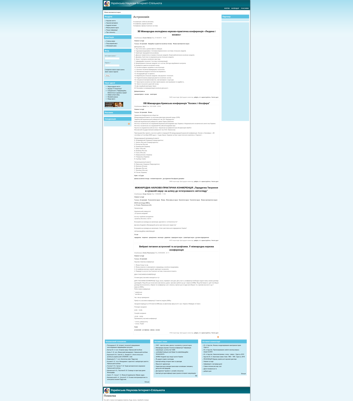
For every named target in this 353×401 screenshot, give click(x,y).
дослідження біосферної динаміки (173, 178)
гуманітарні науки (188, 237)
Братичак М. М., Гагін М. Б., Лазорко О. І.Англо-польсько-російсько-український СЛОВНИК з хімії (125, 356)
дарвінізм (167, 237)
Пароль (107, 63)
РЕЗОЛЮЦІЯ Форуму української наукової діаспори (220, 359)
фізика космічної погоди (141, 178)
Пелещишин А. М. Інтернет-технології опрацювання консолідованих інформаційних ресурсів (123, 346)
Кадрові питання (111, 25)
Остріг (136, 234)
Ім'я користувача (110, 56)
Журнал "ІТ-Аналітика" (115, 88)
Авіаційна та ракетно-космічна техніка (160, 44)
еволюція (160, 237)
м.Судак (141, 175)
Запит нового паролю (111, 72)
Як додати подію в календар (165, 359)
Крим (136, 175)
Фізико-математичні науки (112, 12)
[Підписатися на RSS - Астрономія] (176, 337)
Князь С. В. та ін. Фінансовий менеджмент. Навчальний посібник (127, 352)
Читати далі (214, 97)
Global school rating (113, 95)
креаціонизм (153, 237)
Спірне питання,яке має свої (212, 366)
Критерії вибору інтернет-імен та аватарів (169, 361)
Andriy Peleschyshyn (149, 253)
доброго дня (207, 371)
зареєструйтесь (206, 97)
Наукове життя (111, 20)
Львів (136, 327)
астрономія (137, 330)
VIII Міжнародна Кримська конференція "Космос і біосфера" (176, 103)
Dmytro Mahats (147, 38)
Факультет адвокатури (163, 364)
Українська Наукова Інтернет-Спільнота (136, 3)
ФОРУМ (227, 8)
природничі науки (176, 237)
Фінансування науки (112, 27)
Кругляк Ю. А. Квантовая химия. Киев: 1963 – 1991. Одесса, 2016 (224, 357)
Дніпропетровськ (139, 91)
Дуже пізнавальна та (210, 369)
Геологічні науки (195, 200)
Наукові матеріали (112, 23)
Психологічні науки (154, 200)
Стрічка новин (110, 41)
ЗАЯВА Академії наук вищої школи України (169, 357)
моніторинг (153, 94)
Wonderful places (113, 97)
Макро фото (111, 99)
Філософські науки (172, 200)
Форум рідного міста (114, 86)
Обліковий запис (111, 46)
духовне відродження (202, 237)
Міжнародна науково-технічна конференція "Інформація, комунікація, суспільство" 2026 (173, 349)
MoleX (144, 106)
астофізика (145, 330)
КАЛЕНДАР (235, 8)
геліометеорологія (156, 178)
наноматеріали (139, 94)
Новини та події (139, 41)
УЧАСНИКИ (245, 8)
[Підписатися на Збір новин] (118, 124)
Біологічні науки (184, 200)
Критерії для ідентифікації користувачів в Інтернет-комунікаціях (176, 373)
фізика (152, 330)
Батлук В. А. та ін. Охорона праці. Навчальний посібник (124, 350)
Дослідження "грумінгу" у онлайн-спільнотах (170, 371)
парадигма (137, 237)
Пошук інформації (111, 30)
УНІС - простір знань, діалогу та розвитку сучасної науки (174, 345)
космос (147, 94)
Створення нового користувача (114, 69)
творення (145, 237)
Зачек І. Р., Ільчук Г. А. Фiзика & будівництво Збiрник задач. (126, 375)
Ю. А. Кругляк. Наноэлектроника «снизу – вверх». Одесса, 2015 (224, 354)
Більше (147, 382)
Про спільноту (110, 32)
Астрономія (143, 44)
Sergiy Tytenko (147, 194)
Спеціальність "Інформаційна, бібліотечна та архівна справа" (117, 92)
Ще (196, 375)
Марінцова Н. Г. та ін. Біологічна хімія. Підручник (122, 359)
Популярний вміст (112, 43)
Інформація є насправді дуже (213, 364)
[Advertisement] (236, 71)
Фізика (150, 112)
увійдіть (196, 97)
